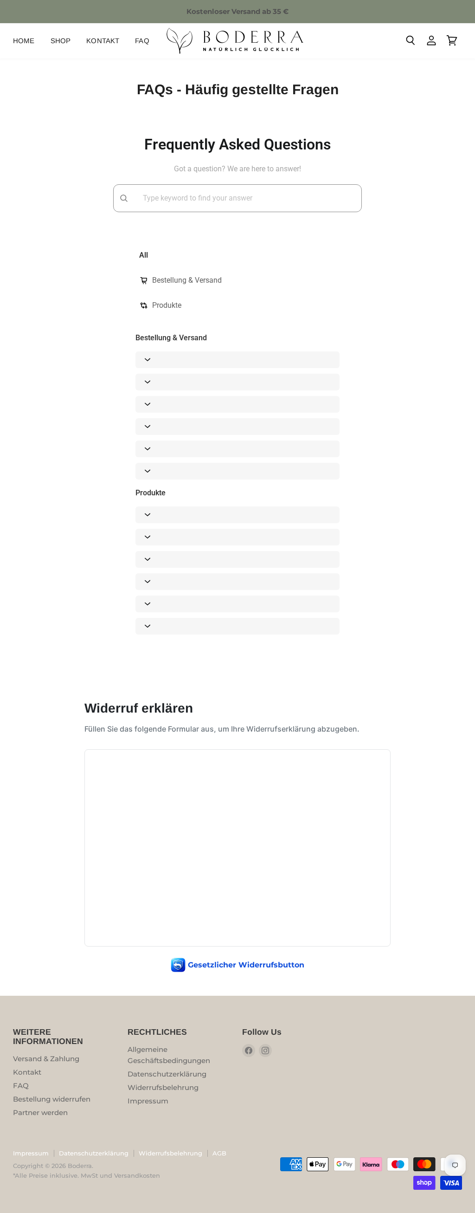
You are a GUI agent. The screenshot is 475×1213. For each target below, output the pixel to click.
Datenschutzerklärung (167, 1074)
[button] (237, 359)
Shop (61, 41)
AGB (219, 1153)
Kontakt (102, 41)
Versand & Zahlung (46, 1058)
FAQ (142, 41)
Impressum (148, 1100)
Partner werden (40, 1112)
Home (24, 41)
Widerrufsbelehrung (163, 1087)
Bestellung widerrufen (51, 1099)
